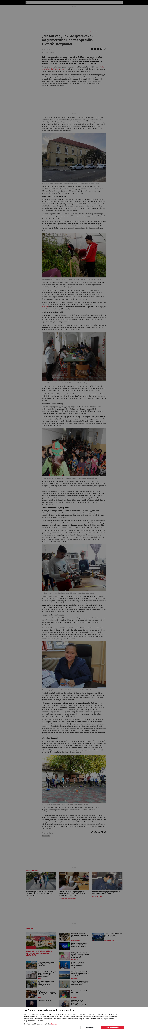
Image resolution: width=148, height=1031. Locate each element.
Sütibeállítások (90, 1027)
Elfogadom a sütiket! (112, 1027)
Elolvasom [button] (54, 1024)
